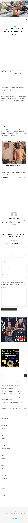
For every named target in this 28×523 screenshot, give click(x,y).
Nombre (3, 261)
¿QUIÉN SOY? (12, 513)
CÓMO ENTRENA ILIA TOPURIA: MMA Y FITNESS (13, 408)
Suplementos (4, 492)
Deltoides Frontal (5, 445)
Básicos (3, 428)
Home (7, 513)
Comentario (4, 287)
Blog (5, 513)
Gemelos (3, 462)
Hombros (3, 475)
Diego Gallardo (14, 5)
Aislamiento (4, 422)
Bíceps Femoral (5, 435)
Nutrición (3, 482)
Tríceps (3, 495)
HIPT (2, 472)
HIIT (2, 468)
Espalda (3, 458)
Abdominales (4, 418)
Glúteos (3, 465)
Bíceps (3, 432)
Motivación (14, 26)
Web (2, 274)
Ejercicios (3, 455)
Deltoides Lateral (5, 448)
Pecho (3, 485)
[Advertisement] (14, 55)
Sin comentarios (23, 177)
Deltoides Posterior (6, 452)
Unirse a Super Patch (20, 513)
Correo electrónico (6, 267)
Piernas (3, 488)
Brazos (3, 438)
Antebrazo (4, 425)
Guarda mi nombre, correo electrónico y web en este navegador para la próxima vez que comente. (13, 283)
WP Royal (17, 511)
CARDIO (3, 442)
